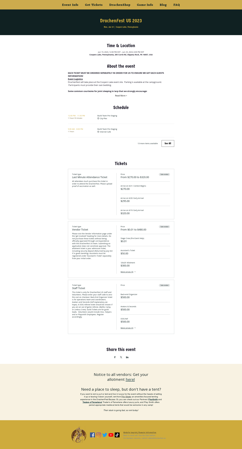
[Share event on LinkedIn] (127, 357)
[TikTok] (117, 434)
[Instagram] (98, 434)
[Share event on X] (121, 357)
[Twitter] (104, 434)
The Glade (126, 396)
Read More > (121, 95)
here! (130, 379)
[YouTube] (111, 434)
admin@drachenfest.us (157, 438)
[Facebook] (92, 434)
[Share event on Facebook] (115, 357)
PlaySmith (153, 399)
